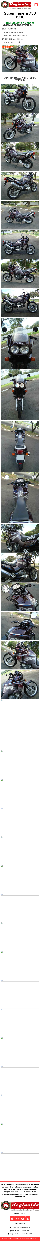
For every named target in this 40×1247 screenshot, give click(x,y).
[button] (36, 4)
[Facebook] (12, 1218)
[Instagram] (17, 1218)
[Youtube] (22, 1218)
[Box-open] (27, 1218)
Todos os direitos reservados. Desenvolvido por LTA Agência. (20, 1238)
